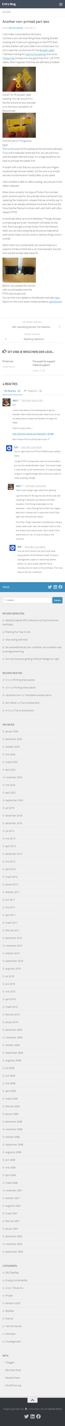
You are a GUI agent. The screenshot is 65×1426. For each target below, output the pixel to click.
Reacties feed (13, 1377)
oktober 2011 (13, 892)
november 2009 (14, 1037)
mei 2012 (10, 861)
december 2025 (14, 739)
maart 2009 (12, 1098)
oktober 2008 (13, 1136)
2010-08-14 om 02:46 (35, 486)
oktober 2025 (13, 746)
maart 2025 (12, 762)
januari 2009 (12, 1113)
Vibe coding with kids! (17, 639)
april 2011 (11, 915)
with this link (55, 301)
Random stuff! (13, 1303)
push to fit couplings (35, 54)
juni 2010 (10, 983)
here (4, 144)
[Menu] (61, 4)
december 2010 (14, 938)
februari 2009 (13, 1106)
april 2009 (11, 1091)
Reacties (14, 391)
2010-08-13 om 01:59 (32, 400)
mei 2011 (10, 907)
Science (9, 1318)
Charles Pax (8, 58)
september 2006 (14, 1251)
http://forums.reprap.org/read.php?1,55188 (33, 434)
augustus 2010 (13, 968)
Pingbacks (34, 391)
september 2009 (14, 1052)
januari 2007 (12, 1228)
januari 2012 (12, 884)
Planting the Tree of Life (18, 632)
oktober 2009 (13, 1045)
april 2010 (11, 999)
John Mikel (11, 702)
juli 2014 (10, 830)
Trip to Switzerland (29, 702)
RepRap (6, 12)
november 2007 (14, 1190)
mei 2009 (10, 1083)
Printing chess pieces (24, 679)
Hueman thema (54, 1409)
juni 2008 (10, 1159)
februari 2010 (13, 1014)
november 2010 (14, 945)
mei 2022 (10, 785)
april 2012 (11, 869)
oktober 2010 (13, 953)
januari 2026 (12, 731)
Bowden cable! (47, 50)
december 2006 (14, 1236)
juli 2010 (10, 976)
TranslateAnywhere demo (38, 695)
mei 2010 (10, 991)
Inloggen (10, 1362)
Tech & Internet (14, 1326)
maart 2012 (12, 876)
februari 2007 (13, 1221)
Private (9, 1295)
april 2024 (11, 769)
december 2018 (14, 815)
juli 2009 (10, 1068)
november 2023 (14, 777)
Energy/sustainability (16, 1280)
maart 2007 (12, 1213)
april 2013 (11, 846)
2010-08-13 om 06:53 (31, 447)
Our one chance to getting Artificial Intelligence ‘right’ (33, 658)
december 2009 (14, 1029)
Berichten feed (13, 1370)
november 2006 (14, 1244)
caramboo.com (13, 695)
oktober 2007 (13, 1198)
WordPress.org (13, 1385)
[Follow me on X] (50, 587)
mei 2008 (10, 1167)
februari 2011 (13, 930)
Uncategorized (13, 1341)
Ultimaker (11, 1333)
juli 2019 (10, 807)
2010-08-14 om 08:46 (35, 547)
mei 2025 (10, 754)
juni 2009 (10, 1075)
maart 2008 (12, 1182)
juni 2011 (10, 899)
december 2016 (14, 823)
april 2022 (11, 792)
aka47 (15, 400)
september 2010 (14, 960)
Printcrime (7, 361)
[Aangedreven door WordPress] (26, 1409)
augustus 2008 (13, 1152)
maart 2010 (12, 1006)
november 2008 (14, 1129)
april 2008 (11, 1175)
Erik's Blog (9, 4)
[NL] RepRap (12, 1272)
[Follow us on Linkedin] (55, 587)
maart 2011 (12, 922)
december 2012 (14, 853)
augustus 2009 (13, 1060)
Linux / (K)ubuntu (14, 1287)
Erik (16, 447)
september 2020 (14, 800)
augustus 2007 (13, 1205)
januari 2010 (12, 1022)
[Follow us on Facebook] (60, 587)
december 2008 (14, 1121)
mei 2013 (10, 838)
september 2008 (14, 1144)
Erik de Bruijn (16, 28)
